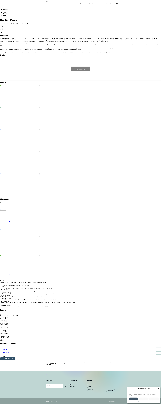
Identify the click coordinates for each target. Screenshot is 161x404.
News (88, 384)
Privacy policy (146, 401)
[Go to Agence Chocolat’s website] (111, 401)
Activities (73, 381)
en (117, 3)
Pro (110, 390)
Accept (133, 399)
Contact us (90, 388)
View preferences (154, 399)
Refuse (143, 399)
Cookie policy (140, 401)
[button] (158, 388)
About (89, 381)
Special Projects (89, 3)
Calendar (72, 386)
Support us (109, 3)
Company (100, 3)
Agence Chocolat (103, 401)
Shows (78, 3)
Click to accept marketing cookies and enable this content (80, 68)
